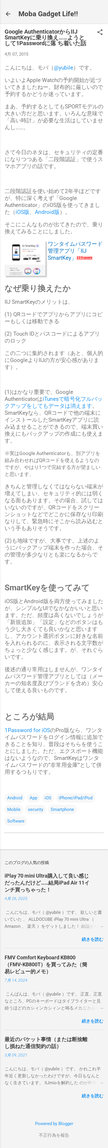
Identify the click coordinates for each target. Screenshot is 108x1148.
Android (14, 797)
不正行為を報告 (54, 1135)
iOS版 (22, 212)
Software (15, 821)
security (35, 809)
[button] (99, 33)
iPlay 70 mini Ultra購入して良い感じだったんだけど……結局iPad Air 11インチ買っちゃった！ (47, 883)
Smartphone (62, 809)
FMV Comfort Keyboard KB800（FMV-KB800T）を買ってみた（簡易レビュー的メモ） (46, 964)
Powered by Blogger (54, 1123)
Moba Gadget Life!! (48, 14)
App (33, 797)
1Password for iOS (27, 730)
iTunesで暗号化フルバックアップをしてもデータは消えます (54, 402)
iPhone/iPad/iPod (75, 797)
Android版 (47, 212)
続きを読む (92, 939)
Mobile (13, 809)
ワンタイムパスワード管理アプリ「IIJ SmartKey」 (75, 251)
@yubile (63, 67)
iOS (48, 797)
